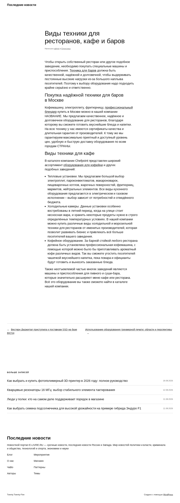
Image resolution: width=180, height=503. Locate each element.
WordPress (168, 494)
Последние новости (21, 5)
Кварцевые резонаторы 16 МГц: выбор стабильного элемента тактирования (61, 390)
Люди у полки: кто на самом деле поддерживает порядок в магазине (55, 399)
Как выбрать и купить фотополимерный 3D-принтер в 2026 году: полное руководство (67, 380)
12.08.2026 (168, 390)
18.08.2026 (168, 381)
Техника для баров (83, 70)
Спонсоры (66, 48)
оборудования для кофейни (83, 165)
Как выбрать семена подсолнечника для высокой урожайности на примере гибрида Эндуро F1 (74, 408)
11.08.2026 (168, 399)
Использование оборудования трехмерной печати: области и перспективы (128, 329)
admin (57, 48)
